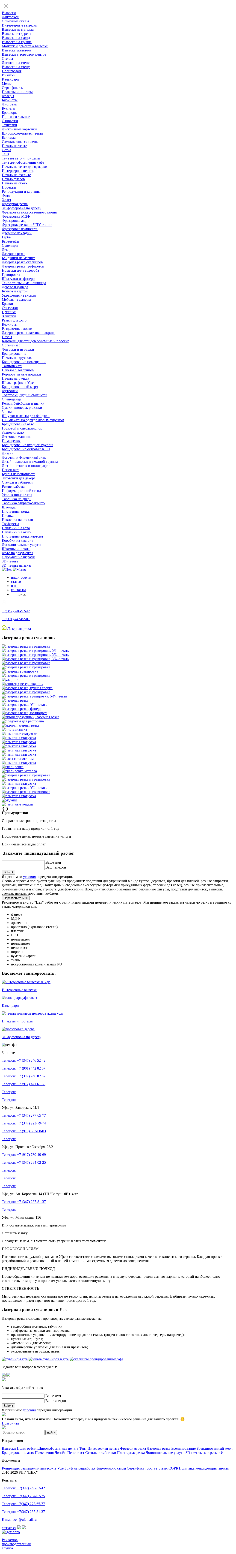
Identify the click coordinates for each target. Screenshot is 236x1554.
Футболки (10, 391)
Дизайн (8, 453)
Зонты (7, 412)
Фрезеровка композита (20, 229)
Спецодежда (11, 399)
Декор (6, 250)
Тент (5, 154)
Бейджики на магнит (18, 258)
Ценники (9, 312)
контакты (18, 590)
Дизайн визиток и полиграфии (26, 466)
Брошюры (10, 112)
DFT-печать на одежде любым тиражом (33, 420)
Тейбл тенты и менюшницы (24, 283)
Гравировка (11, 275)
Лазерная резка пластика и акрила (28, 333)
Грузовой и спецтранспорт (23, 428)
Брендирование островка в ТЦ (26, 449)
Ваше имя (53, 862)
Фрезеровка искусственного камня (29, 212)
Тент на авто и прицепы (21, 158)
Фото (6, 196)
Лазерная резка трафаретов (23, 266)
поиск (21, 594)
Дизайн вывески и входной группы (30, 461)
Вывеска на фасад (16, 38)
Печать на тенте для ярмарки (24, 166)
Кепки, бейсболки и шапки (23, 403)
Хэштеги (9, 316)
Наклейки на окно (16, 532)
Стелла (7, 58)
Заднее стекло (13, 432)
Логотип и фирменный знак (24, 457)
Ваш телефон (55, 867)
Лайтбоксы (10, 17)
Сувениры (10, 245)
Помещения (11, 441)
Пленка (8, 515)
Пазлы (7, 337)
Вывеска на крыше (17, 42)
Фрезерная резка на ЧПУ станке (27, 225)
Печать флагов (13, 179)
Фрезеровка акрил (16, 220)
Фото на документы (17, 553)
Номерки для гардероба (20, 270)
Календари (10, 79)
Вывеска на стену (16, 67)
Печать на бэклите (16, 175)
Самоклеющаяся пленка (20, 142)
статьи (16, 581)
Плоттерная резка (16, 511)
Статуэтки (10, 308)
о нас (15, 586)
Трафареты (10, 524)
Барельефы (10, 241)
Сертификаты (13, 88)
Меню (7, 83)
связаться (9, 1528)
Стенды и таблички (17, 482)
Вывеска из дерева (16, 34)
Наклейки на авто (16, 528)
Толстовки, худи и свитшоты (24, 395)
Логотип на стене (16, 63)
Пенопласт (10, 470)
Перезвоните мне (16, 898)
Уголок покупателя (17, 495)
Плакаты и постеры (17, 92)
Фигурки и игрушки (18, 349)
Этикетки (9, 125)
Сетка (6, 150)
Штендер (9, 507)
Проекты (9, 187)
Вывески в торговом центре (24, 54)
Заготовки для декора (18, 478)
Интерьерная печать (17, 171)
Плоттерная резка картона (22, 536)
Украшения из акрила (19, 295)
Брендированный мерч (20, 387)
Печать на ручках (15, 378)
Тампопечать (12, 366)
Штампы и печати (16, 549)
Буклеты (8, 108)
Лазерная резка (13, 254)
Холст (6, 200)
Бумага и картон (15, 291)
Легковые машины (16, 437)
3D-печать (10, 561)
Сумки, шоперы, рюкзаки (22, 407)
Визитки (8, 75)
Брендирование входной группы (27, 445)
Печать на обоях (14, 183)
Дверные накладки (17, 233)
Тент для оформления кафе (23, 162)
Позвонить (10, 1423)
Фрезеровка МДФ (16, 216)
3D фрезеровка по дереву (21, 208)
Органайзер (11, 345)
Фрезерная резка (15, 204)
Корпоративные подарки (21, 374)
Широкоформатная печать (22, 133)
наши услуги (21, 577)
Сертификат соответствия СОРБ (152, 1468)
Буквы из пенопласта (18, 474)
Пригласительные (16, 117)
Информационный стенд (21, 491)
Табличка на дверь (16, 499)
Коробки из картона (17, 540)
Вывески (9, 13)
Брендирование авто (18, 424)
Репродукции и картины (21, 191)
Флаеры (8, 96)
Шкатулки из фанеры (18, 279)
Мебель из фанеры (16, 299)
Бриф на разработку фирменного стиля (95, 1468)
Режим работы (13, 486)
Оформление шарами (18, 557)
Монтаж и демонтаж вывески (25, 46)
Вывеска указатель (16, 50)
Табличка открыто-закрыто (23, 503)
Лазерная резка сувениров (22, 262)
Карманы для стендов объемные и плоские (35, 341)
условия (29, 877)
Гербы (7, 237)
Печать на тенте (14, 146)
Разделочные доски (17, 329)
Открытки (10, 121)
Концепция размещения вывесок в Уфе (33, 1468)
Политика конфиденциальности (204, 1468)
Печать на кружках (17, 358)
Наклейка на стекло (17, 520)
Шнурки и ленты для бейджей (26, 416)
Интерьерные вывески (19, 25)
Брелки (7, 304)
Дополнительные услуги (21, 545)
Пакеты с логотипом (18, 370)
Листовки (9, 104)
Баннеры (9, 137)
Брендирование (14, 353)
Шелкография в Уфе (18, 383)
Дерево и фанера (15, 287)
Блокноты (10, 100)
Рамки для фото (14, 320)
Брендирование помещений (24, 362)
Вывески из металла (18, 29)
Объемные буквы (15, 21)
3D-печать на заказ (16, 565)
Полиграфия (11, 71)
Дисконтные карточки (19, 129)
